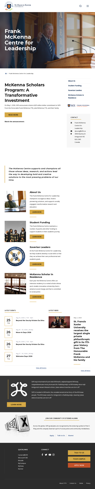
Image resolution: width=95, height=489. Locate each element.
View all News (85, 371)
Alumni (70, 436)
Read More (13, 115)
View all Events (41, 368)
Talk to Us (61, 436)
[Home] (6, 73)
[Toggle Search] (80, 6)
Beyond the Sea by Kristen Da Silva (30, 320)
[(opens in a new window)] (42, 455)
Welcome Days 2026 (24, 356)
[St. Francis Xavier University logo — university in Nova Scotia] (18, 6)
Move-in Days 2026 (23, 332)
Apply (52, 436)
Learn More (16, 404)
